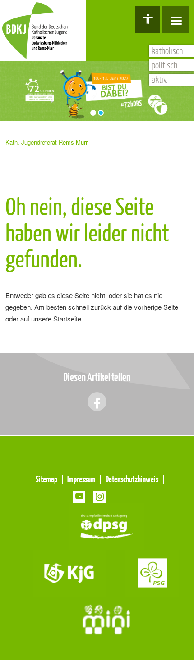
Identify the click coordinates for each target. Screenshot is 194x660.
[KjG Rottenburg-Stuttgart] (69, 572)
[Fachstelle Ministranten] (106, 619)
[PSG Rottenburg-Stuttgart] (152, 572)
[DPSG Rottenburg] (106, 525)
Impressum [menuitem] (81, 479)
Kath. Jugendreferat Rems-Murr (46, 142)
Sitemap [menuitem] (46, 479)
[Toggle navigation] (175, 19)
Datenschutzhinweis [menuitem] (132, 479)
